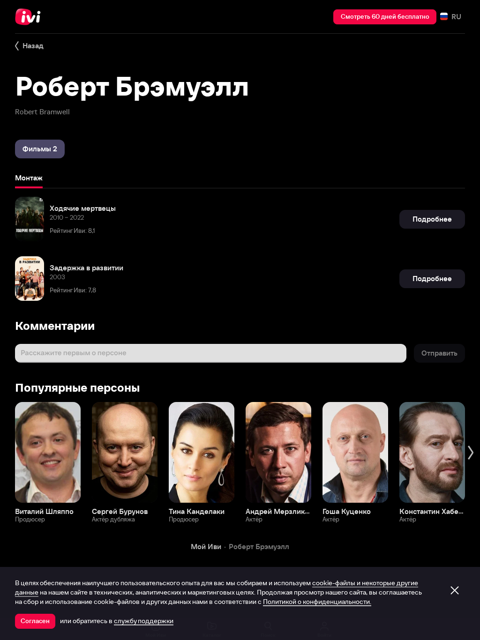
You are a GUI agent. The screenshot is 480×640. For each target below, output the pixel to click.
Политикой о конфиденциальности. (317, 601)
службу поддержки (143, 621)
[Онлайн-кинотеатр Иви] (30, 17)
